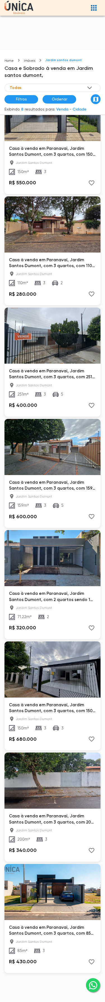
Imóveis (29, 61)
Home (9, 61)
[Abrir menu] (94, 8)
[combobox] (51, 88)
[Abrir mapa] (96, 99)
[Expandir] (90, 88)
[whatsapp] (93, 985)
